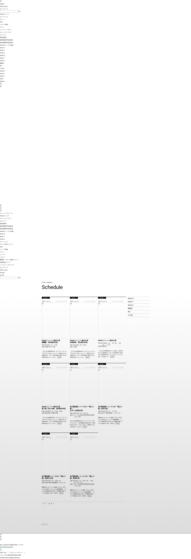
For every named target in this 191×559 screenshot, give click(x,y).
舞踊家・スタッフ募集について (9, 259)
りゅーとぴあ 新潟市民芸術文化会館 (10, 555)
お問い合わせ (4, 6)
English (2, 4)
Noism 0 (2, 47)
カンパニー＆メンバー (6, 213)
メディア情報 (4, 24)
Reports (2, 81)
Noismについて (4, 14)
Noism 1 (2, 50)
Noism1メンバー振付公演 (107, 340)
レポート (2, 257)
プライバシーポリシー (16, 552)
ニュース (2, 254)
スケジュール (4, 16)
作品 (1, 22)
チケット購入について (6, 244)
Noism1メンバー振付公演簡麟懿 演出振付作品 (51, 341)
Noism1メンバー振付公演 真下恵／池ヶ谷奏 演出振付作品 (54, 407)
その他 (2, 68)
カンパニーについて (6, 32)
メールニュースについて (7, 265)
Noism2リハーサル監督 (7, 45)
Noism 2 (2, 53)
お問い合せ (3, 552)
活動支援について (5, 262)
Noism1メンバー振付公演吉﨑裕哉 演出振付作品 (79, 341)
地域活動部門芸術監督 (6, 42)
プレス (2, 27)
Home (43, 282)
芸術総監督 (3, 37)
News (1, 78)
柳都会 (2, 63)
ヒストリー (3, 35)
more (59, 357)
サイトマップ (4, 9)
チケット (2, 19)
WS (1, 66)
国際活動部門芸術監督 (6, 40)
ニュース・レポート (6, 29)
